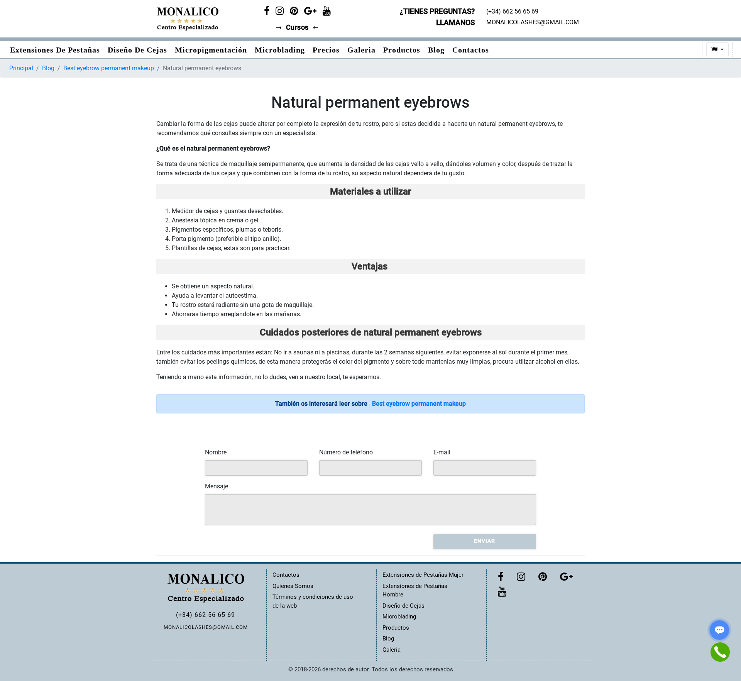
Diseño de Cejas (137, 50)
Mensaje (216, 486)
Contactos (470, 50)
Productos (401, 50)
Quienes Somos (292, 586)
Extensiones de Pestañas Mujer (423, 574)
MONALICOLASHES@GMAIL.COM (206, 627)
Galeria (361, 50)
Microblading (280, 50)
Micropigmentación (211, 50)
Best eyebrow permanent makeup (108, 68)
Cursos (297, 27)
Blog (436, 50)
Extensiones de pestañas (55, 50)
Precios (326, 50)
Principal (21, 68)
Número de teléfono (346, 452)
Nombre (216, 452)
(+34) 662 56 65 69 (205, 614)
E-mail (441, 452)
